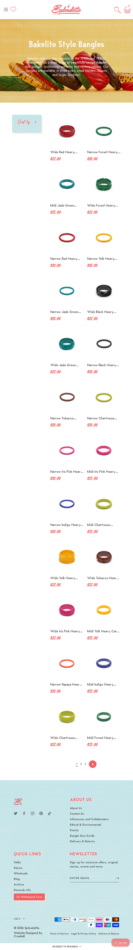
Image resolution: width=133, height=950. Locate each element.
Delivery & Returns (82, 841)
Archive (19, 884)
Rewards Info (22, 890)
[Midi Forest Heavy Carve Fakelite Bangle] (104, 717)
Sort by (23, 122)
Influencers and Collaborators (89, 819)
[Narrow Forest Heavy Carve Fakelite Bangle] (104, 131)
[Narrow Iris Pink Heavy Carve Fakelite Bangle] (67, 451)
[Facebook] (24, 813)
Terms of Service (59, 933)
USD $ (17, 918)
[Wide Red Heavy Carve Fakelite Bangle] (67, 131)
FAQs (17, 862)
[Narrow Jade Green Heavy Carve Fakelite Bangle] (67, 291)
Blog (17, 879)
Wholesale (21, 873)
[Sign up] (117, 878)
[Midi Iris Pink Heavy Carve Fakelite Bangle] (104, 451)
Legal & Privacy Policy (83, 933)
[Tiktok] (49, 813)
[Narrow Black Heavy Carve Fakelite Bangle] (104, 344)
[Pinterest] (41, 813)
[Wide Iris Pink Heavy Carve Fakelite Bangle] (67, 610)
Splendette (32, 928)
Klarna (18, 868)
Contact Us (77, 814)
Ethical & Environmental (85, 825)
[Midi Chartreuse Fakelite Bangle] (104, 504)
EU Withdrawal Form (29, 897)
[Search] (117, 10)
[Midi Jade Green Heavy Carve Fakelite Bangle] (67, 184)
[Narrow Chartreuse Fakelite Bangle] (104, 397)
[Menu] (6, 9)
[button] (66, 946)
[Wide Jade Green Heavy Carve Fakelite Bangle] (67, 344)
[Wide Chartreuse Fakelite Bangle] (67, 717)
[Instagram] (32, 813)
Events (74, 830)
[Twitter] (15, 813)
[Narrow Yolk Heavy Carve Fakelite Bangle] (104, 238)
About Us (76, 808)
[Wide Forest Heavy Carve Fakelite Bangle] (104, 184)
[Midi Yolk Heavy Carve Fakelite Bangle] (104, 610)
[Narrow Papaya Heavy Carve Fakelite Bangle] (67, 663)
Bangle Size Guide (82, 836)
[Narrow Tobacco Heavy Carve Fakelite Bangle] (67, 397)
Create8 (19, 936)
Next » (92, 764)
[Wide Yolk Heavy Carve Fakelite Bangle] (67, 557)
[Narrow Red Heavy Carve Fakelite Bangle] (67, 238)
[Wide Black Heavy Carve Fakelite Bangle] (104, 291)
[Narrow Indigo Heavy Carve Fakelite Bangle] (67, 504)
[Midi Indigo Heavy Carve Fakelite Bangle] (104, 663)
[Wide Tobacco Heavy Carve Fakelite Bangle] (104, 557)
